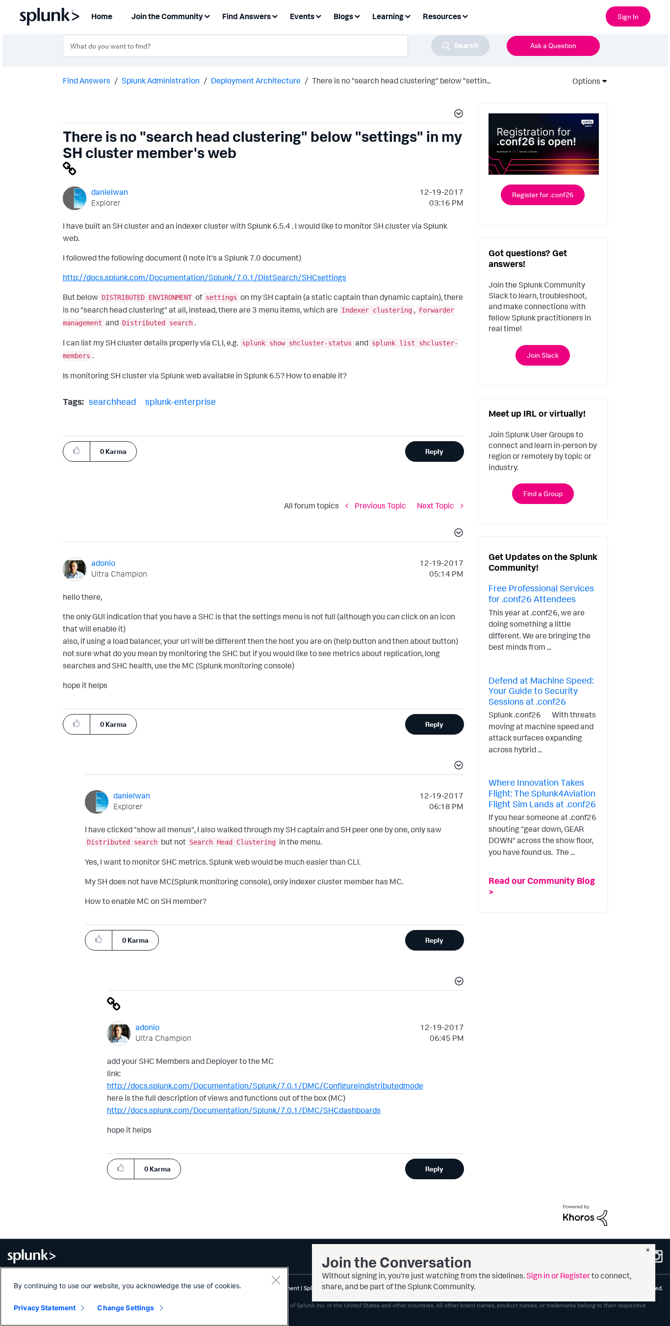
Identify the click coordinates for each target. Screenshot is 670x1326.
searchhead (112, 401)
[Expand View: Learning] (407, 15)
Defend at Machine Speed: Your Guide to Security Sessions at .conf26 (541, 691)
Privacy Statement (45, 1307)
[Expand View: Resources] (465, 15)
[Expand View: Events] (318, 15)
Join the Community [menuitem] (167, 16)
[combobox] (276, 45)
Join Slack (543, 355)
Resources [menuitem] (442, 16)
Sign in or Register (558, 1275)
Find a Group (543, 493)
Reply (434, 451)
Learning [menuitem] (388, 16)
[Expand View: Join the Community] (207, 15)
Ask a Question (553, 45)
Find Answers (86, 80)
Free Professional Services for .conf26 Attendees (541, 593)
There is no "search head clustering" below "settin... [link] (401, 80)
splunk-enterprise (180, 401)
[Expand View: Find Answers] (275, 15)
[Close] (276, 1280)
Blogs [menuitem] (343, 16)
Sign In (628, 16)
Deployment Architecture (256, 80)
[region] (144, 1296)
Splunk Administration (161, 80)
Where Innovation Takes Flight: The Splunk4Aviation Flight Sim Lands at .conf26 (542, 793)
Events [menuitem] (302, 16)
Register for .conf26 (542, 194)
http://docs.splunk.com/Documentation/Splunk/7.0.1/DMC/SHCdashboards (244, 1110)
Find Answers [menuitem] (246, 16)
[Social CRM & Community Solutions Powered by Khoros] (585, 1215)
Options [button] (583, 81)
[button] (457, 114)
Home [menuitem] (101, 16)
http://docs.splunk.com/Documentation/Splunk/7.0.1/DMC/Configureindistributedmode (265, 1085)
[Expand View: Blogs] (357, 15)
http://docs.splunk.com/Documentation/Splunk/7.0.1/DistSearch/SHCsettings (204, 277)
